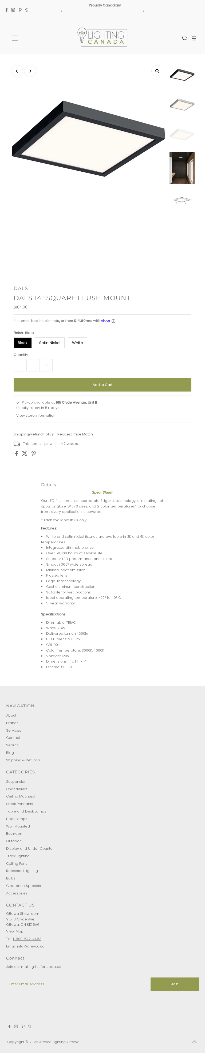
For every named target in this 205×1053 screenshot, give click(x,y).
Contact (13, 737)
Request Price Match (75, 434)
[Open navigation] (31, 38)
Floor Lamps (16, 818)
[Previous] (61, 11)
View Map (14, 931)
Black (22, 342)
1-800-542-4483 (27, 938)
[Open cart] (193, 38)
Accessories (16, 893)
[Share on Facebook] (17, 454)
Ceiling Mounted (20, 796)
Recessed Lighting (22, 870)
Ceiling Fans (16, 863)
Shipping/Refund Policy (34, 434)
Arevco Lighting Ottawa (59, 1041)
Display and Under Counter (30, 848)
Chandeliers (16, 789)
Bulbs (10, 878)
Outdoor (13, 841)
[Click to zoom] (157, 71)
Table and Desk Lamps (26, 811)
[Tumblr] (27, 10)
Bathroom (14, 833)
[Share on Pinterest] (33, 454)
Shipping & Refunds (23, 760)
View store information (36, 415)
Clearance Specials (23, 885)
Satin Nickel (49, 342)
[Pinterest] (20, 10)
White (77, 342)
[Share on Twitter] (25, 454)
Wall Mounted (18, 826)
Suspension (16, 781)
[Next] (144, 11)
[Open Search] (184, 38)
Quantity (21, 354)
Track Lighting (18, 856)
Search (12, 745)
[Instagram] (13, 10)
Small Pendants (19, 803)
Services (13, 730)
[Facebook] (6, 10)
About (11, 715)
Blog (10, 752)
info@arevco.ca (31, 946)
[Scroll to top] (194, 1042)
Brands (12, 722)
